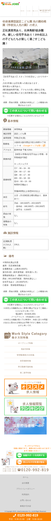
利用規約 (25, 494)
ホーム (25, 477)
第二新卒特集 (25, 373)
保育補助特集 (25, 361)
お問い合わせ (25, 500)
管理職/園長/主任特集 (25, 355)
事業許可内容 (25, 506)
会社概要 (25, 483)
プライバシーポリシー (25, 489)
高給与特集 (25, 349)
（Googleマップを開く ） (34, 145)
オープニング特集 (25, 343)
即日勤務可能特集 (25, 367)
